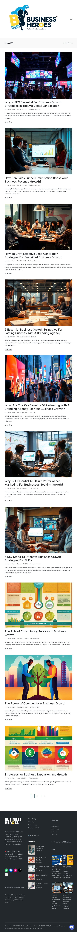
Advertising (34, 488)
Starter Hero (55, 829)
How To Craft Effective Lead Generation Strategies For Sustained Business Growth (33, 255)
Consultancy (32, 825)
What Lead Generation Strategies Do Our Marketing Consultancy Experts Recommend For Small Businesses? (67, 901)
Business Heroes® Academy (14, 887)
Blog (53, 849)
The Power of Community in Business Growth (35, 703)
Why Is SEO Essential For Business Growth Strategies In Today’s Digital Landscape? (33, 104)
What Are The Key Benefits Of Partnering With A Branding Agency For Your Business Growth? (37, 407)
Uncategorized (35, 638)
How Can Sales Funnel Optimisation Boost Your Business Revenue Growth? (36, 179)
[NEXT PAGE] (44, 796)
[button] (45, 796)
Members (55, 820)
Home (64, 43)
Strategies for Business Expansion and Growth (36, 774)
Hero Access (55, 826)
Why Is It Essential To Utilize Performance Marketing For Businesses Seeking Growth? (34, 482)
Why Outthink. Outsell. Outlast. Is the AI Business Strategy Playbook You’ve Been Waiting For (67, 872)
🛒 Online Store (33, 835)
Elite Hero (54, 834)
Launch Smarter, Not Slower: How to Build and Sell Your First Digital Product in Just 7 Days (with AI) (56, 871)
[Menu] (71, 19)
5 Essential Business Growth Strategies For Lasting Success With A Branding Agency (33, 331)
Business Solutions (34, 109)
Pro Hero (54, 832)
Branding (33, 336)
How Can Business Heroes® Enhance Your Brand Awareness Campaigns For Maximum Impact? (56, 901)
